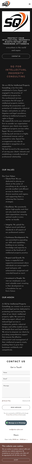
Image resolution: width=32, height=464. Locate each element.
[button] (29, 4)
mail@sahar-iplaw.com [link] (16, 429)
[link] (6, 4)
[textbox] (16, 373)
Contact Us (16, 56)
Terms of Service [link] (19, 414)
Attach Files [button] (7, 401)
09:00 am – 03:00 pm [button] (19, 439)
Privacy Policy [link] (9, 414)
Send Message (16, 407)
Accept (16, 459)
